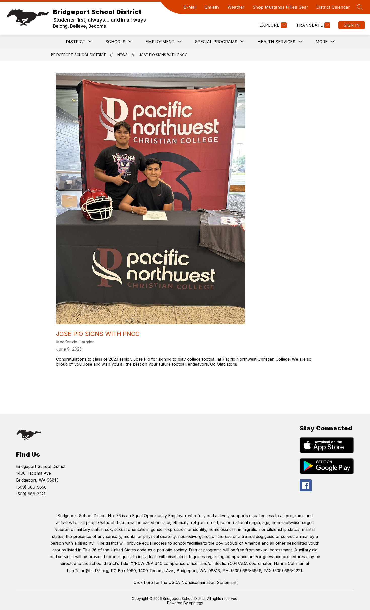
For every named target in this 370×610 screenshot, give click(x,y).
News (122, 55)
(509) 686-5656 (31, 487)
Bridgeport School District (78, 55)
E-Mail (190, 7)
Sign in (352, 25)
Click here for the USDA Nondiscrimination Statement (185, 582)
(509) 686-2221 (30, 493)
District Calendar (333, 7)
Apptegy (196, 603)
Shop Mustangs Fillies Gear (280, 7)
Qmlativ (212, 7)
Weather (236, 7)
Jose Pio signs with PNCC (163, 55)
